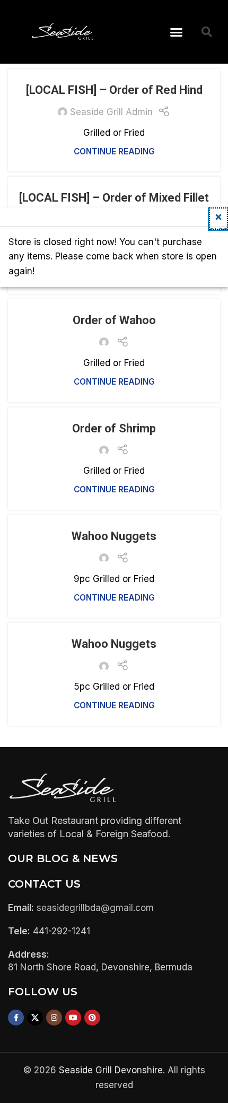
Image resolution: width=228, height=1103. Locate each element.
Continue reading (114, 151)
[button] (176, 32)
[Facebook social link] (16, 1018)
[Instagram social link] (54, 1018)
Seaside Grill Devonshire (111, 1070)
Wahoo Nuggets (114, 536)
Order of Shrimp (114, 428)
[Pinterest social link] (92, 1018)
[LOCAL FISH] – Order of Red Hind (114, 90)
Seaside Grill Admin (111, 112)
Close (218, 228)
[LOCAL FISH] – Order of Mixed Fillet (114, 197)
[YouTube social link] (73, 1018)
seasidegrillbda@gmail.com (95, 907)
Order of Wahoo (114, 320)
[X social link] (35, 1018)
